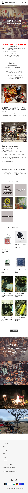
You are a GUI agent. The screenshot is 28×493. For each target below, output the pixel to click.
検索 (4, 446)
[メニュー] (25, 2)
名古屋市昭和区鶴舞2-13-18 (7, 161)
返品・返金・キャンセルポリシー (10, 471)
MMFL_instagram (5, 163)
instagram (5, 460)
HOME (4, 457)
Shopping (5, 450)
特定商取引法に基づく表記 (9, 467)
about (4, 453)
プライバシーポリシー (8, 464)
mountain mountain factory (12, 488)
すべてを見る (14, 330)
